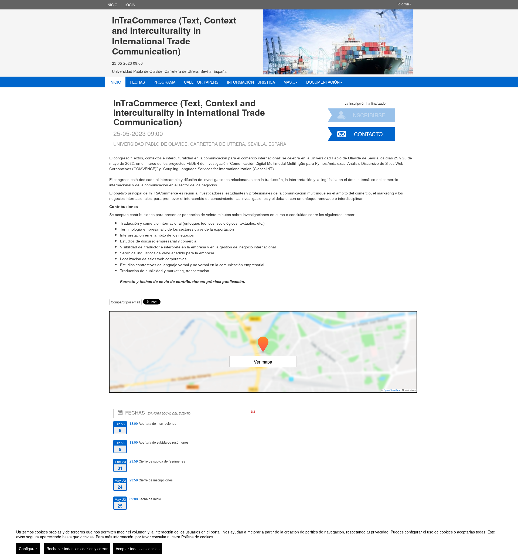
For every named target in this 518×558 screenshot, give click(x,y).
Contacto (368, 134)
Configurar (28, 548)
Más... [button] (289, 82)
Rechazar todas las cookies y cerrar (77, 548)
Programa (164, 82)
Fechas (137, 82)
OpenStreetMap (392, 390)
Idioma (403, 3)
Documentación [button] (323, 82)
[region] (259, 539)
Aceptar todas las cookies (137, 548)
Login (130, 4)
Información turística (251, 82)
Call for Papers (201, 82)
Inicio (112, 4)
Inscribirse (368, 115)
